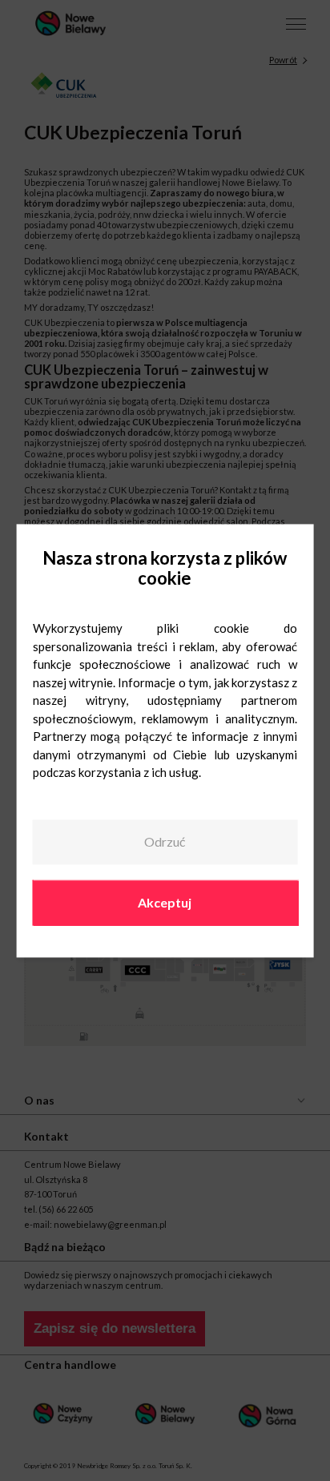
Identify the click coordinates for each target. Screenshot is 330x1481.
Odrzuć (164, 842)
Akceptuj (164, 902)
